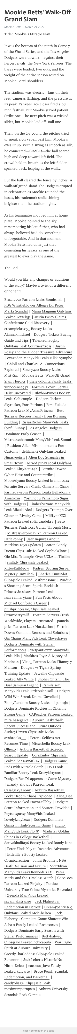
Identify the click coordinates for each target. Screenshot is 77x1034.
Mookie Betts (12, 27)
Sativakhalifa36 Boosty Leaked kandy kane (38, 842)
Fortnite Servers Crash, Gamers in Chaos (36, 486)
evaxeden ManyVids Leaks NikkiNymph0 (39, 358)
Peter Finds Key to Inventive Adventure (38, 848)
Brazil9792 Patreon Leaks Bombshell (33, 299)
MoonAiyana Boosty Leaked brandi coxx (36, 480)
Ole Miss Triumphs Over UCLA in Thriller (37, 556)
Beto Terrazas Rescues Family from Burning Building (35, 416)
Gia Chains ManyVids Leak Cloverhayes (35, 638)
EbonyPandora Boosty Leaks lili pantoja (36, 702)
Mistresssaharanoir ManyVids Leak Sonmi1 (38, 439)
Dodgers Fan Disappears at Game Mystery (37, 778)
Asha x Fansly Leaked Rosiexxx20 (31, 924)
